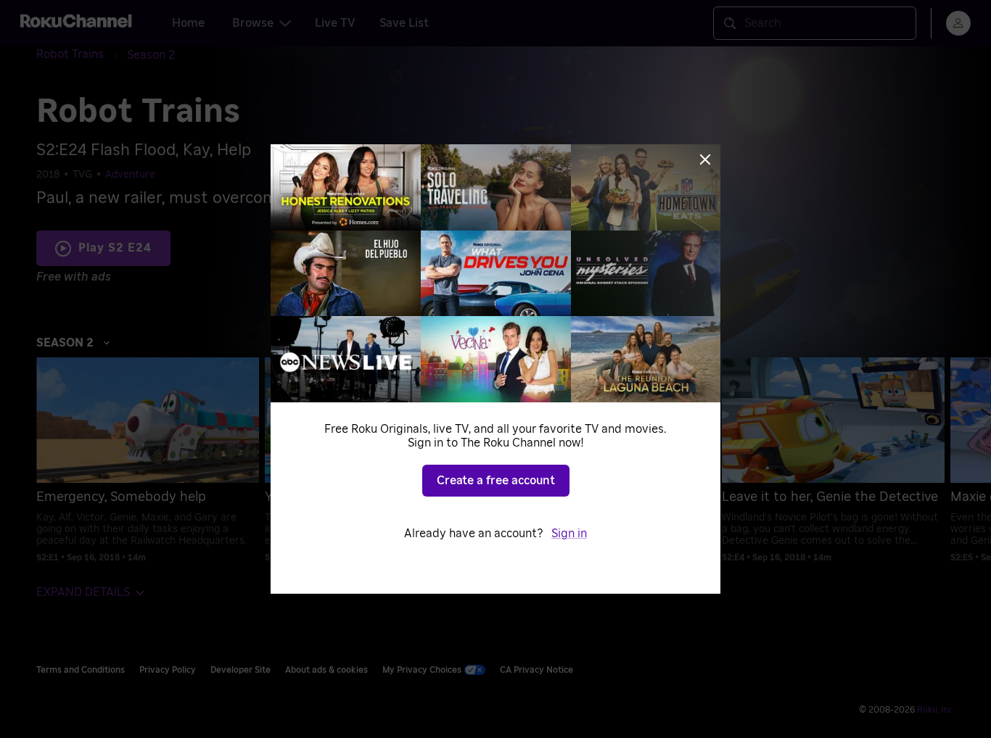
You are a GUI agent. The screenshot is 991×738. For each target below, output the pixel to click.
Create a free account (496, 480)
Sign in (569, 533)
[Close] (705, 159)
